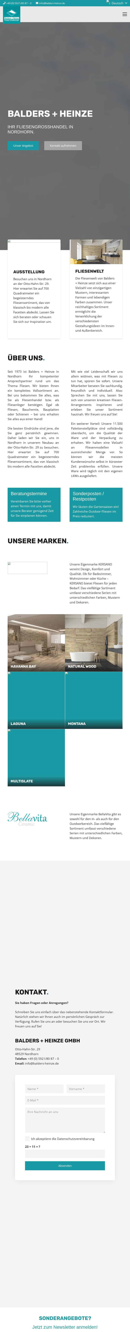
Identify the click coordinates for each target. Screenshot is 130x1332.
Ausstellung (29, 271)
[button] (117, 3)
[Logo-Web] (11, 14)
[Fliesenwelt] (96, 251)
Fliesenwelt (89, 271)
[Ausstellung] (34, 252)
